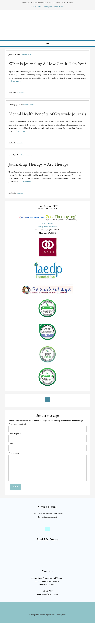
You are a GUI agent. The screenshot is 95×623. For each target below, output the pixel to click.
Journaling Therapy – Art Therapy (39, 164)
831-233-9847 (37, 6)
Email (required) (15, 433)
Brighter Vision (50, 615)
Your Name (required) (17, 424)
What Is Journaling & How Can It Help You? (47, 64)
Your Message (14, 453)
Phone (11, 443)
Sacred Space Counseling (49, 24)
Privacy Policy (61, 615)
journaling (20, 93)
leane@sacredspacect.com (54, 6)
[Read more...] (16, 81)
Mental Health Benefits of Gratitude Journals (47, 114)
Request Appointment (47, 517)
